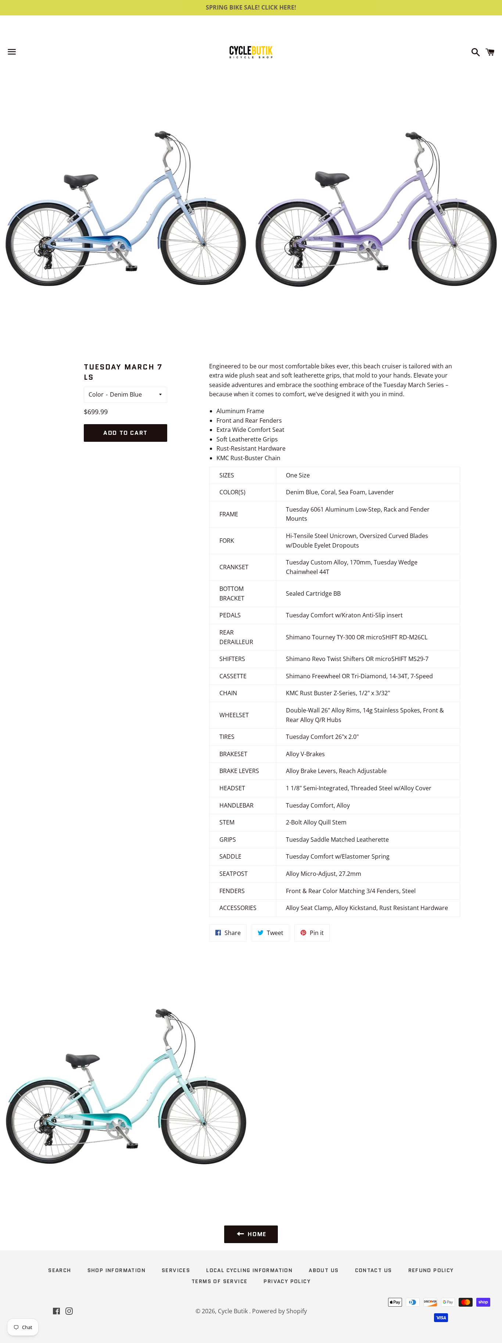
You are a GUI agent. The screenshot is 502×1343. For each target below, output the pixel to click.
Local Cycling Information (249, 1270)
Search (59, 1270)
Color (96, 394)
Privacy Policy (287, 1281)
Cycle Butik (233, 1311)
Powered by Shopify (279, 1311)
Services (176, 1270)
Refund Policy (431, 1270)
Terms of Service (219, 1281)
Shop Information (116, 1270)
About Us (323, 1270)
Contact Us (373, 1270)
